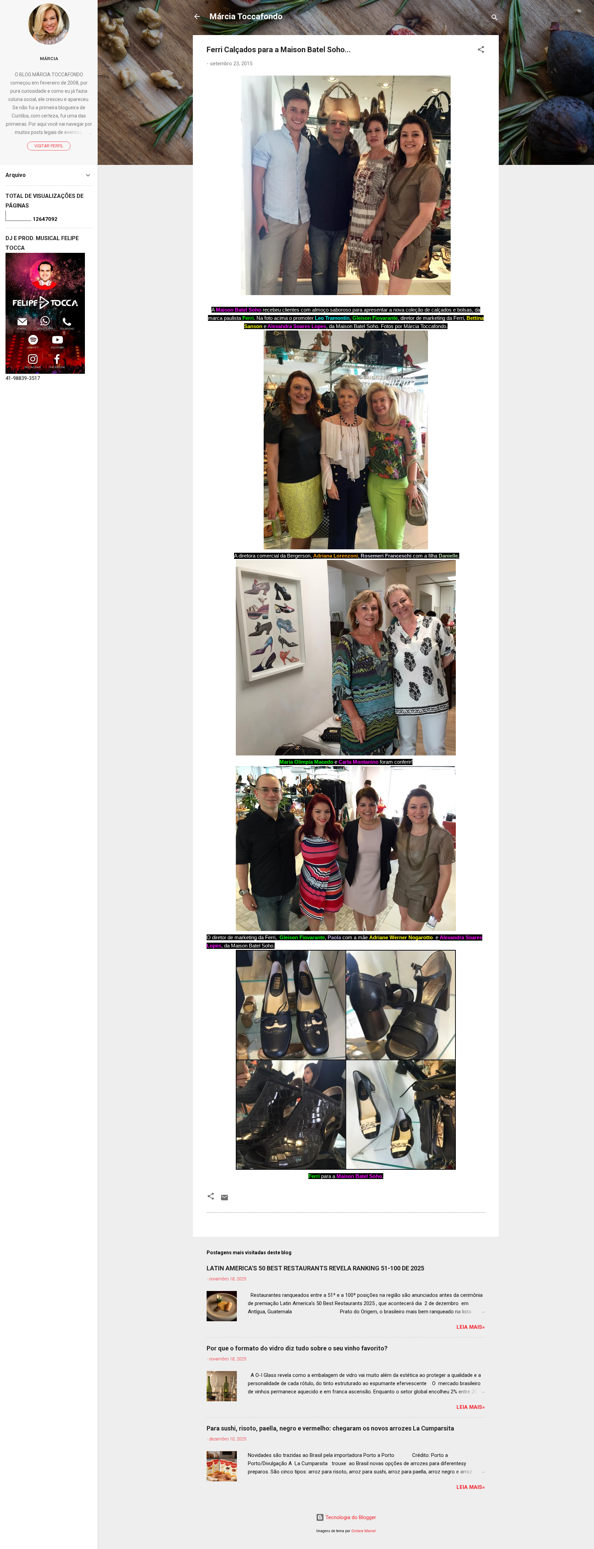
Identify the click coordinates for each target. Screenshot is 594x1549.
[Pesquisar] (495, 18)
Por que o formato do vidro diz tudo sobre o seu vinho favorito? (297, 1348)
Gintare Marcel (363, 1531)
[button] (481, 50)
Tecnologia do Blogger (350, 1517)
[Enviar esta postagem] (224, 1200)
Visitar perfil (48, 146)
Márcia (49, 58)
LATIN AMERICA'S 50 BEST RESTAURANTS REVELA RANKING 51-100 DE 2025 (315, 1268)
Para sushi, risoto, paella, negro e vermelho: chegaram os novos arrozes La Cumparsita (330, 1428)
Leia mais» (470, 1327)
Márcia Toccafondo (246, 16)
